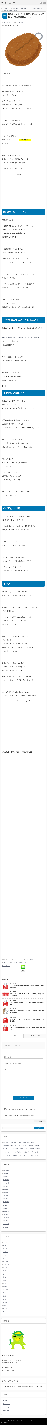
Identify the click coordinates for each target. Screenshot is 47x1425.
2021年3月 (6, 1173)
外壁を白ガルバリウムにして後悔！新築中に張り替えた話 (19, 1142)
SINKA (30, 1420)
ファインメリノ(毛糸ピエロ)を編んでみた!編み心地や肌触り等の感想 (22, 1148)
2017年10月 (6, 1195)
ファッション (6, 1264)
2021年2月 (6, 1176)
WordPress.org (7, 1410)
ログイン (5, 1400)
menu (44, 3)
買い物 (6, 962)
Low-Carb (5, 1422)
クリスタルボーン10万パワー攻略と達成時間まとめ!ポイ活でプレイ (21, 1155)
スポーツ (5, 1252)
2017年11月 (6, 1192)
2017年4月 (6, 1214)
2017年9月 (6, 1198)
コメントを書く (20, 22)
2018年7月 (6, 1186)
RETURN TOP (40, 1121)
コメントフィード (8, 1407)
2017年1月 (6, 1224)
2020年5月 (6, 1183)
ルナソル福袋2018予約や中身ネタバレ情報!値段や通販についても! (27, 1028)
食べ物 (5, 1308)
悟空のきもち (14, 962)
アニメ (5, 1242)
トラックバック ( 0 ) (35, 1035)
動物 (4, 1277)
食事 (4, 1311)
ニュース (5, 1255)
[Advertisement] (23, 190)
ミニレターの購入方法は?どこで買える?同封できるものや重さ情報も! (27, 1011)
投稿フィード (6, 1404)
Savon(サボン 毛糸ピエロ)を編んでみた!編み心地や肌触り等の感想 (21, 1145)
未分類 (5, 1286)
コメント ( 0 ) (12, 1035)
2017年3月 (6, 1217)
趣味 (4, 1305)
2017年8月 (6, 1202)
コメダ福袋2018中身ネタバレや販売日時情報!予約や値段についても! (27, 1003)
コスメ (5, 1248)
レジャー (5, 1270)
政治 (4, 1283)
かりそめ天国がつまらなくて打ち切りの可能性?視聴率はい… (20, 1115)
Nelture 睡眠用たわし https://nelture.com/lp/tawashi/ (20, 337)
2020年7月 (6, 1180)
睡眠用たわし (22, 962)
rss (41, 3)
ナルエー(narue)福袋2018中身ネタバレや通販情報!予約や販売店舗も (27, 986)
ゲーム (5, 1245)
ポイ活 (5, 1267)
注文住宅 (5, 1289)
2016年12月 (6, 1227)
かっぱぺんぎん (8, 22)
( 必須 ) (7, 1057)
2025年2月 (6, 1170)
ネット (5, 1258)
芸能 (4, 1296)
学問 (4, 1280)
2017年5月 (6, 1211)
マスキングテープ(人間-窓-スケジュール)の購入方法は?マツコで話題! (27, 994)
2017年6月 (6, 1208)
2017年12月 (6, 1189)
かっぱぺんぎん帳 (8, 3)
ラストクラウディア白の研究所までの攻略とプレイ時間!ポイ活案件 (21, 1152)
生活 (4, 1292)
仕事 (4, 1274)
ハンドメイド (6, 1261)
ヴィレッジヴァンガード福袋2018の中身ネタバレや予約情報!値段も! (27, 1020)
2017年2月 (6, 1220)
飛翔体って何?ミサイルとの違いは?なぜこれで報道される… (20, 1109)
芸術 (4, 1299)
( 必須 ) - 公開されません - (13, 1063)
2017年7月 (6, 1205)
